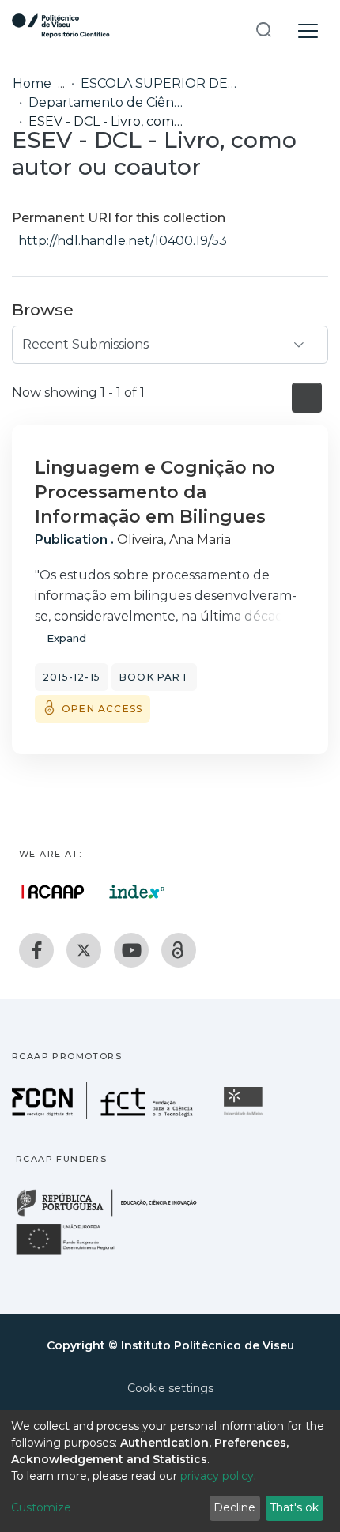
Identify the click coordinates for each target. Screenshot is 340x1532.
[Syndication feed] (307, 398)
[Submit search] (263, 29)
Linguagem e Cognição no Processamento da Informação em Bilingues (155, 492)
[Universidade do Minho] (245, 1114)
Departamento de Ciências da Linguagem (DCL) (107, 102)
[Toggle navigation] (308, 28)
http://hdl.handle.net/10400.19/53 (122, 240)
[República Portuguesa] (114, 1214)
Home (32, 83)
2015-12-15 (71, 677)
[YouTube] (131, 950)
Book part (154, 677)
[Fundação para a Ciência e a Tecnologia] (104, 1114)
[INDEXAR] (137, 891)
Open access (102, 709)
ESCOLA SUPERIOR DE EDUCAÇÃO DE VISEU (160, 83)
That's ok (294, 1507)
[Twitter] (83, 950)
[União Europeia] (74, 1253)
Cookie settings (170, 1388)
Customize (41, 1507)
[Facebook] (36, 950)
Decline (234, 1507)
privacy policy (217, 1476)
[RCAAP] (178, 950)
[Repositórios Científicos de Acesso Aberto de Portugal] (53, 891)
